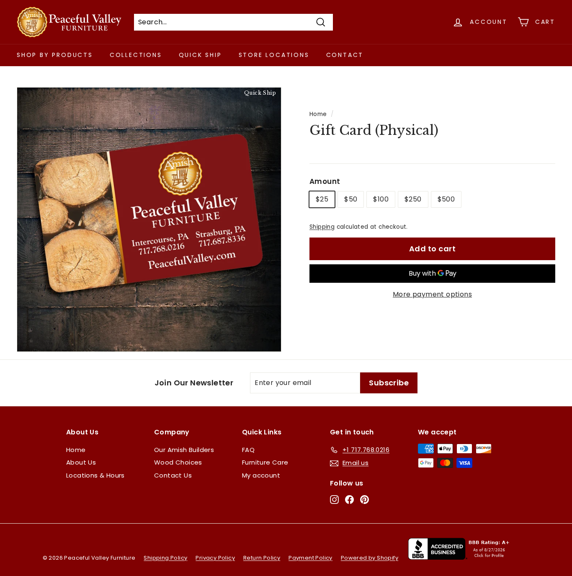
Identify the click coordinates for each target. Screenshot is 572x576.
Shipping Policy (165, 558)
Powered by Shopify (369, 558)
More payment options (432, 294)
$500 (446, 199)
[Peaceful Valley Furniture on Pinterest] (364, 499)
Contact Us (173, 475)
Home (318, 114)
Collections (136, 55)
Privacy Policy (215, 558)
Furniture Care (265, 462)
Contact (345, 55)
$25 (322, 199)
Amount (324, 181)
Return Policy (261, 558)
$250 (413, 199)
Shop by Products (55, 55)
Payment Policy (310, 558)
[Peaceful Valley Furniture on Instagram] (334, 499)
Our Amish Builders (184, 449)
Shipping (322, 227)
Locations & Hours (95, 475)
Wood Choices (178, 462)
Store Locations (274, 55)
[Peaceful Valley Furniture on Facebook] (349, 499)
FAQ (248, 449)
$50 (350, 199)
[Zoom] (149, 219)
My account (261, 475)
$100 (381, 199)
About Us (81, 462)
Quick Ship (200, 55)
